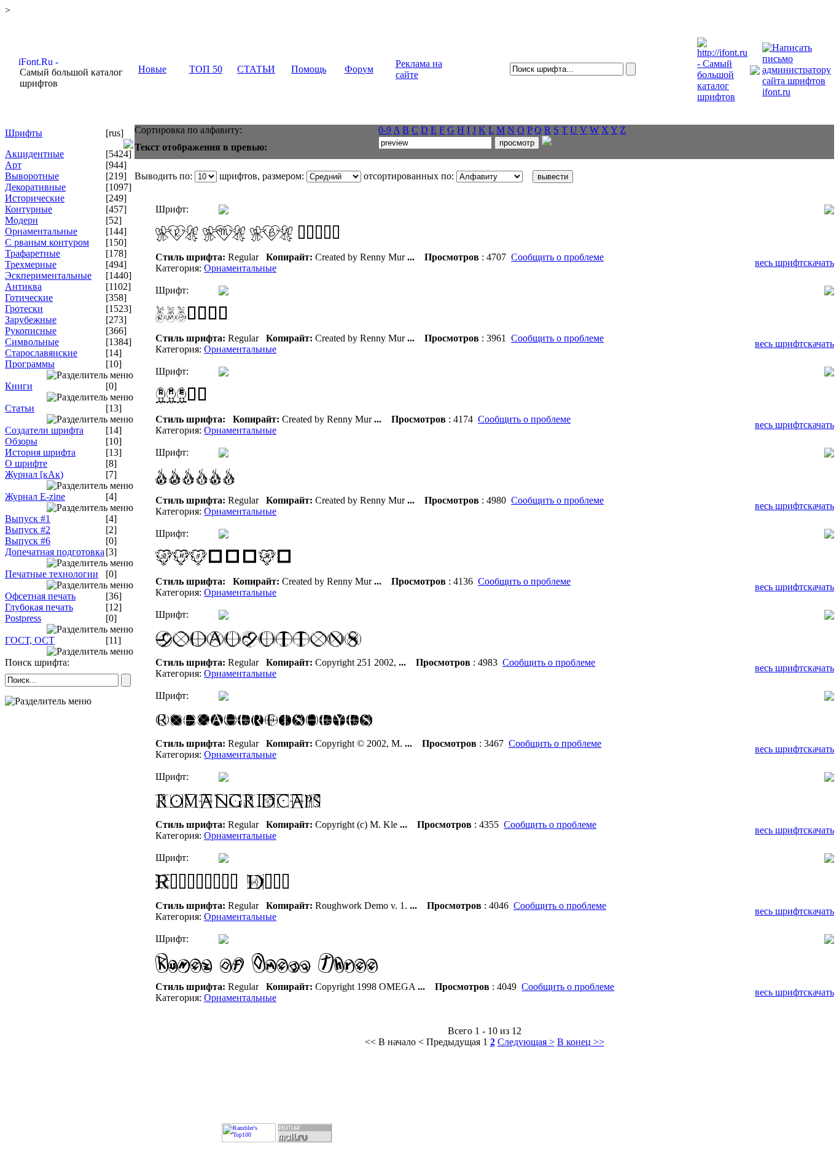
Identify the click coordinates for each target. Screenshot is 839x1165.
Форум (359, 69)
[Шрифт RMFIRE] (308, 491)
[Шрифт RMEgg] (308, 410)
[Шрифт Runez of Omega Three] (308, 978)
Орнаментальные (41, 231)
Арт (13, 165)
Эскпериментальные (48, 275)
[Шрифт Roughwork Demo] (308, 897)
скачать (818, 262)
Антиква (23, 286)
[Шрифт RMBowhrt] (308, 248)
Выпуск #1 (27, 518)
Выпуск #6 (27, 541)
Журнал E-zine (35, 496)
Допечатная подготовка (54, 552)
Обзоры (21, 441)
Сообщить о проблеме (557, 257)
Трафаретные (32, 253)
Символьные (32, 342)
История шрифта (40, 452)
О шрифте (26, 463)
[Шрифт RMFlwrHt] (308, 572)
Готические (29, 297)
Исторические (34, 198)
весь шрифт (779, 262)
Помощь (308, 69)
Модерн (21, 220)
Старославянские (41, 353)
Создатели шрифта (44, 430)
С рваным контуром (47, 242)
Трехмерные (31, 264)
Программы (30, 364)
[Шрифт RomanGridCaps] (308, 816)
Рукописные (31, 330)
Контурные (28, 209)
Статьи (19, 408)
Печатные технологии (51, 574)
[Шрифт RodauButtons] (308, 654)
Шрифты (23, 133)
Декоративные (35, 187)
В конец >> (580, 1042)
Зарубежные (31, 319)
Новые (152, 69)
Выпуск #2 (27, 529)
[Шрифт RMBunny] (308, 329)
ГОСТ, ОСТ (30, 640)
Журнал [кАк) (34, 474)
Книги (19, 386)
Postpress (23, 618)
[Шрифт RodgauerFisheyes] (308, 735)
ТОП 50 (205, 69)
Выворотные (32, 176)
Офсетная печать (40, 596)
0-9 (384, 130)
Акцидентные (34, 154)
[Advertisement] (70, 791)
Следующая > (526, 1042)
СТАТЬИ (256, 69)
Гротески (24, 308)
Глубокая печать (39, 607)
